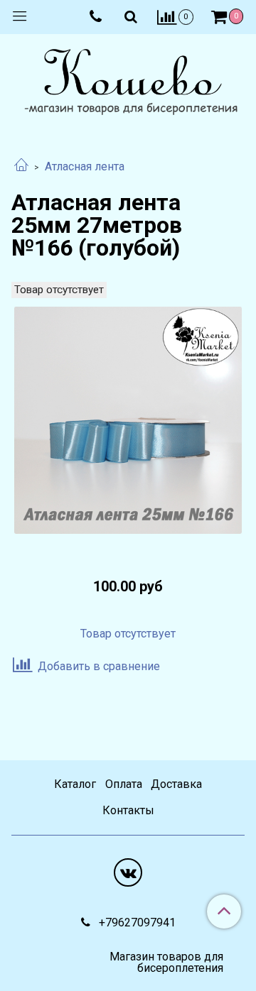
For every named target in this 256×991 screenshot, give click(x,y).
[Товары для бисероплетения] (128, 83)
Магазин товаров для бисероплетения (166, 962)
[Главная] (21, 166)
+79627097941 (136, 922)
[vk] (128, 872)
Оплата (123, 784)
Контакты (128, 810)
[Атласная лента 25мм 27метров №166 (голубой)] (128, 420)
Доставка (176, 784)
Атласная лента (84, 166)
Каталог (75, 784)
